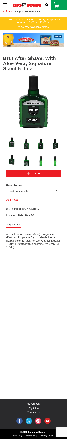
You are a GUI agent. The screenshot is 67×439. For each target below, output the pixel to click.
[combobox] (33, 191)
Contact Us (33, 412)
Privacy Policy (17, 436)
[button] (33, 40)
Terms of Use (30, 436)
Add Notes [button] (12, 199)
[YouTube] (38, 421)
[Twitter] (29, 421)
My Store (34, 408)
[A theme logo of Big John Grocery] (27, 4)
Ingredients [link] (13, 224)
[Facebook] (19, 421)
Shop (18, 11)
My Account (33, 403)
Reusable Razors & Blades (40, 11)
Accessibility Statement (46, 436)
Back (8, 11)
